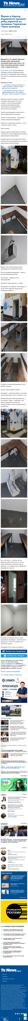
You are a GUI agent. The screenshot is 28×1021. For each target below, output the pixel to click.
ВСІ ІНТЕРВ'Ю (24, 823)
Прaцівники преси (7, 70)
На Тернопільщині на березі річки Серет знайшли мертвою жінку (12, 939)
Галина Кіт (11, 862)
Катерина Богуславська (14, 802)
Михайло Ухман (12, 854)
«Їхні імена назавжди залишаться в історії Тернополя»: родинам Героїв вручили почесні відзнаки (13, 86)
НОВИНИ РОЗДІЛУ (22, 897)
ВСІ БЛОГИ (24, 847)
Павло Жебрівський (13, 868)
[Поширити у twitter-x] (21, 37)
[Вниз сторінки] (25, 1018)
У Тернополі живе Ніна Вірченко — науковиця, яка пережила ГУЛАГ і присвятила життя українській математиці (18, 734)
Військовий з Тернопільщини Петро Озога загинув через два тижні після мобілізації (13, 930)
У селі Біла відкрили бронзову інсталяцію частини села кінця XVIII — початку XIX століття (14, 751)
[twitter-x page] (19, 1014)
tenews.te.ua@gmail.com (8, 663)
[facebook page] (17, 1014)
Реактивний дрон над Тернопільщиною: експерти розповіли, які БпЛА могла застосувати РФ (12, 952)
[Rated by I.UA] (23, 1019)
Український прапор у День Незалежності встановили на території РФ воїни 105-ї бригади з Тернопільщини (18, 728)
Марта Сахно (13, 31)
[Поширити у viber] (23, 37)
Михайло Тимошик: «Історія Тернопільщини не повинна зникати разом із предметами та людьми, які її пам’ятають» (14, 841)
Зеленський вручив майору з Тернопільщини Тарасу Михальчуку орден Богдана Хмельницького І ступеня (17, 722)
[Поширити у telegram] (26, 37)
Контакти (4, 976)
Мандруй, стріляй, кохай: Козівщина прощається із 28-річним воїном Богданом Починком (13, 947)
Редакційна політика (8, 978)
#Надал (6, 674)
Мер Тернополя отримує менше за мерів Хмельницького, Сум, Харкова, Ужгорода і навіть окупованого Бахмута (14, 92)
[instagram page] (26, 1014)
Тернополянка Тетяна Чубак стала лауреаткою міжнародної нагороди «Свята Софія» (18, 754)
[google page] (15, 1014)
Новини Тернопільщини (13, 671)
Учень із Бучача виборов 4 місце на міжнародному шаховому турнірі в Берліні (18, 739)
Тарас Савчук (11, 811)
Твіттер (15, 665)
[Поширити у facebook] (18, 37)
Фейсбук (20, 666)
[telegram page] (24, 1014)
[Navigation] (25, 10)
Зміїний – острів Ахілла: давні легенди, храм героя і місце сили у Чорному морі (13, 767)
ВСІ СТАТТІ (24, 794)
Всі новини (24, 775)
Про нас (4, 974)
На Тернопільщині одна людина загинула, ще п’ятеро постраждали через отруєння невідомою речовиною (14, 762)
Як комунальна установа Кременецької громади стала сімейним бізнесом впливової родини (14, 934)
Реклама (4, 981)
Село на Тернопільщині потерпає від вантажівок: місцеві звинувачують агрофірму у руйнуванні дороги (14, 943)
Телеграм (19, 668)
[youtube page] (21, 1014)
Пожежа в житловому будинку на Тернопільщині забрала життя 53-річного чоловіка (14, 772)
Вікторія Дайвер (12, 816)
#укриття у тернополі (15, 674)
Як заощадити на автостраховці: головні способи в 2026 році (14, 746)
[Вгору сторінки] (25, 1015)
